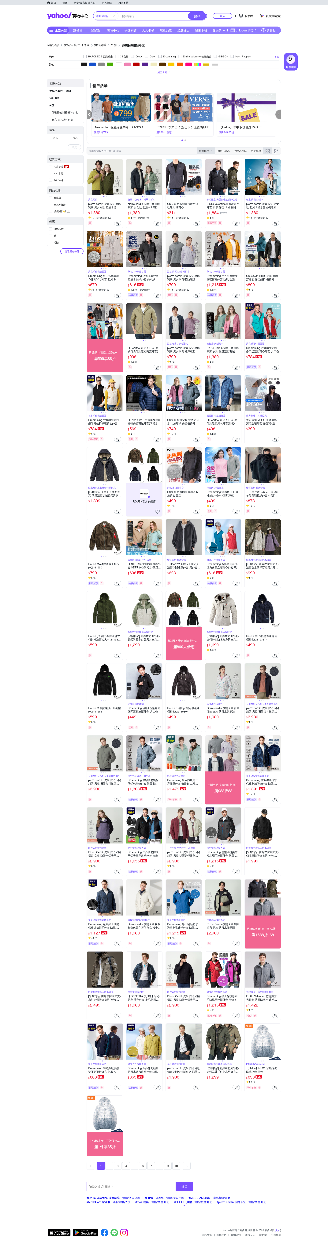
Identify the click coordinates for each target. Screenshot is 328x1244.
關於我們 (221, 1235)
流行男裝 (54, 98)
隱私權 (263, 1235)
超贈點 (271, 30)
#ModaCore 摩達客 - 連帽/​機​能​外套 (109, 1202)
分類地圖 (276, 1235)
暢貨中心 (113, 30)
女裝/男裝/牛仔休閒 (60, 90)
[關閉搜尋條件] (114, 16)
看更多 (216, 30)
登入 (222, 16)
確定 (74, 147)
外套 (52, 105)
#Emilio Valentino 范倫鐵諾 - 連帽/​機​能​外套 (113, 1198)
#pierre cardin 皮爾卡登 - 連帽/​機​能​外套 (241, 1202)
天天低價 (148, 30)
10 (176, 1166)
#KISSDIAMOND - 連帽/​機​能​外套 (209, 1198)
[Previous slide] (89, 177)
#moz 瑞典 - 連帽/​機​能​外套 (152, 1202)
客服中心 (207, 1235)
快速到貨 (131, 30)
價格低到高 (223, 151)
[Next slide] (120, 177)
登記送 (95, 30)
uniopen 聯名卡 (246, 30)
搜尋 (184, 1186)
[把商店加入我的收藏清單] (157, 512)
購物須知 (236, 1235)
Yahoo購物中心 (67, 15)
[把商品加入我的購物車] (117, 223)
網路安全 (250, 1235)
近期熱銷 (256, 151)
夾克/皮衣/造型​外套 (62, 119)
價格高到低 (240, 151)
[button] (89, 114)
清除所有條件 (72, 251)
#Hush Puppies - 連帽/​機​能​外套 (164, 1198)
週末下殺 (201, 30)
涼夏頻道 (166, 30)
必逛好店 (183, 30)
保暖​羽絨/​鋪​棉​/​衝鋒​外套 (65, 112)
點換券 (77, 30)
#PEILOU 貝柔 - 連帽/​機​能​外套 (193, 1202)
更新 (277, 1230)
